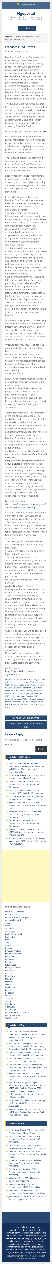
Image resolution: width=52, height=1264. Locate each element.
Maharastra (10, 970)
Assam (8, 923)
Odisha (8, 984)
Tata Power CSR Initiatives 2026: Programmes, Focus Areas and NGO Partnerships (24, 823)
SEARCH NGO (11, 1018)
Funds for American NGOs (27, 36)
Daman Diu (10, 937)
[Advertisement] (26, 876)
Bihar (7, 925)
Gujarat (8, 945)
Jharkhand (9, 956)
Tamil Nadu (10, 998)
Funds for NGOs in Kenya (15, 690)
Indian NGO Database (14, 911)
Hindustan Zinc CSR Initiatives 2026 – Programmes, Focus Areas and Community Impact (27, 805)
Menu (29, 28)
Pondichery (10, 987)
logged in (21, 740)
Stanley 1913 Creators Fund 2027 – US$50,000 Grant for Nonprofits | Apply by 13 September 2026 (27, 832)
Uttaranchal (10, 1007)
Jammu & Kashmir (13, 953)
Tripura (8, 1001)
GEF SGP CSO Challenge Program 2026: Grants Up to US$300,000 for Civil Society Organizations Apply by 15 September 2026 (27, 1046)
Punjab (8, 990)
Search (8, 744)
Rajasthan (9, 993)
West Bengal (10, 1009)
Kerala (8, 962)
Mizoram (9, 979)
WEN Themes (29, 1258)
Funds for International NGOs (23, 682)
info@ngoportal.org (27, 4)
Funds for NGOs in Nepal (22, 693)
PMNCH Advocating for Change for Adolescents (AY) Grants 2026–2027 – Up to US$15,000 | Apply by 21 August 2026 (27, 1085)
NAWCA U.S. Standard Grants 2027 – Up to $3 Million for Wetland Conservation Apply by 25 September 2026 (27, 1112)
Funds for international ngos (23, 704)
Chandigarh (10, 928)
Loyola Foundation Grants (26, 717)
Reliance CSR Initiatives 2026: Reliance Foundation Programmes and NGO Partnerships (25, 814)
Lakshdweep (10, 965)
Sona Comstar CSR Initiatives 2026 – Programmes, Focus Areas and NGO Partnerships (24, 784)
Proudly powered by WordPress (20, 1256)
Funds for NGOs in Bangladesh (24, 685)
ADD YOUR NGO (12, 1015)
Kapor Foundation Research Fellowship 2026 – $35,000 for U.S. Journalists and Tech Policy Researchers (28, 1067)
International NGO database (17, 1012)
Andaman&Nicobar (13, 914)
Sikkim (8, 995)
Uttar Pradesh (11, 1004)
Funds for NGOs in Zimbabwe (26, 699)
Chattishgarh (10, 931)
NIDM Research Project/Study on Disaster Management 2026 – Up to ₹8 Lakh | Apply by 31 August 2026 (27, 841)
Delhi (7, 939)
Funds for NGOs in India (32, 687)
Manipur (8, 973)
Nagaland (9, 981)
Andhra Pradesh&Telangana (17, 917)
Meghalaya (10, 976)
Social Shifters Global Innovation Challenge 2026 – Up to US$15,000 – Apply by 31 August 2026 (27, 1103)
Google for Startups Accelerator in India (26, 725)
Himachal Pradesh (13, 951)
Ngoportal (26, 13)
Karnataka (9, 959)
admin (28, 51)
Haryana (8, 948)
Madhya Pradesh (12, 967)
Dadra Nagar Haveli (13, 934)
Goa (7, 942)
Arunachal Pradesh (13, 920)
